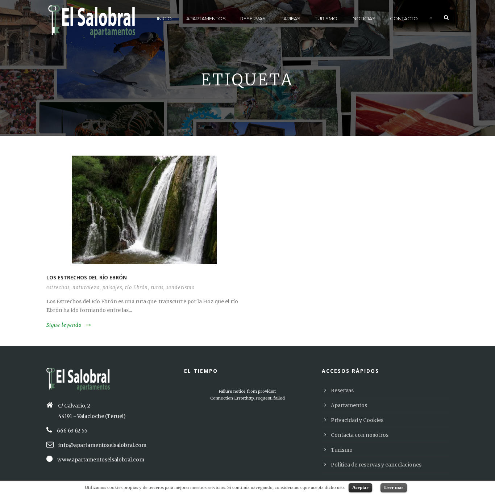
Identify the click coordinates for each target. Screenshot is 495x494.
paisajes (112, 287)
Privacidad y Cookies (357, 420)
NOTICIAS (364, 18)
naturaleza (86, 287)
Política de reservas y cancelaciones (376, 464)
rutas (157, 287)
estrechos (58, 287)
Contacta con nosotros (359, 435)
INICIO (164, 18)
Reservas (342, 390)
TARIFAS (290, 18)
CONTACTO (404, 18)
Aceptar (360, 487)
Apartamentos (349, 405)
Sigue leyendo (64, 325)
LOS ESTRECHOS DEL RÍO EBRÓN (86, 277)
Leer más (393, 487)
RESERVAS (253, 18)
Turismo (342, 450)
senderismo (180, 287)
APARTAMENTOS (206, 18)
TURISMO (326, 18)
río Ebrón (136, 287)
